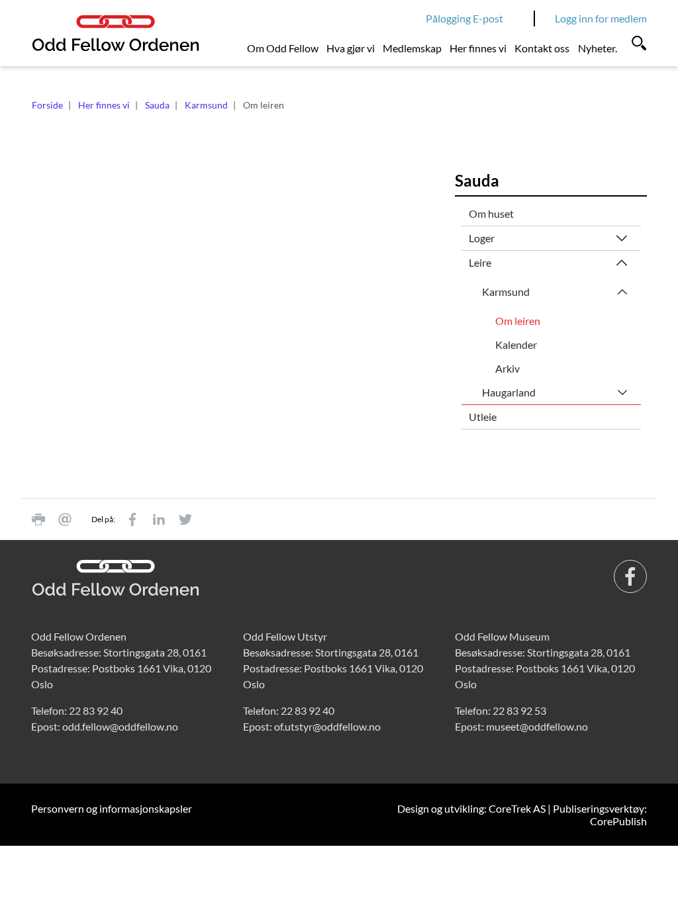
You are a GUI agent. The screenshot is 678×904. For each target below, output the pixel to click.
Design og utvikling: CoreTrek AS (471, 808)
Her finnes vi (478, 48)
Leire (480, 262)
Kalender (516, 344)
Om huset (491, 213)
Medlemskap (412, 48)
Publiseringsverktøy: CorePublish (600, 814)
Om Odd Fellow (282, 48)
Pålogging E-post (464, 18)
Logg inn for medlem (601, 18)
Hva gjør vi (350, 48)
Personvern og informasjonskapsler (111, 808)
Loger (482, 238)
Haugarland (509, 392)
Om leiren (517, 320)
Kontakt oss (541, 48)
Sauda (157, 105)
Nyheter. (597, 48)
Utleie (483, 416)
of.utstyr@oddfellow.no (327, 726)
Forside (47, 105)
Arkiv (507, 368)
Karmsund (206, 105)
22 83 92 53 (519, 710)
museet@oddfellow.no (537, 726)
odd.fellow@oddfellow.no (120, 726)
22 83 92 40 (95, 710)
